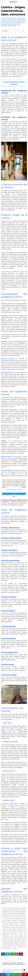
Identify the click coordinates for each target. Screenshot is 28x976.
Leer (14, 496)
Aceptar (14, 493)
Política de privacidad (8, 964)
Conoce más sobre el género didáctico (14, 83)
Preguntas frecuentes (20, 964)
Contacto (13, 962)
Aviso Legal (20, 962)
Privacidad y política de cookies (14, 489)
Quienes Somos (6, 962)
